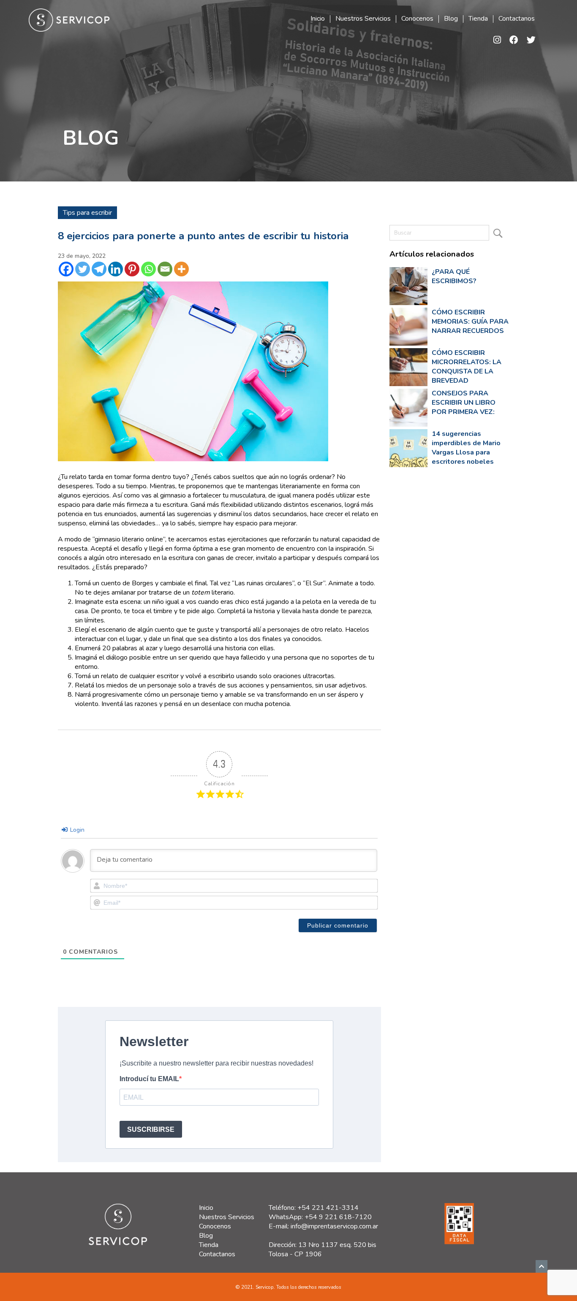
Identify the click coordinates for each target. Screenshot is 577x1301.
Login (76, 830)
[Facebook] (66, 269)
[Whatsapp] (148, 269)
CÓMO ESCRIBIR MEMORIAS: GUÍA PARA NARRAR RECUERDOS (470, 321)
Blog (451, 19)
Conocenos (417, 19)
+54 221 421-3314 (328, 1207)
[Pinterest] (132, 269)
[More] (181, 269)
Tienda (478, 19)
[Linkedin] (115, 269)
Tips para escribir (87, 212)
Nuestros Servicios (363, 19)
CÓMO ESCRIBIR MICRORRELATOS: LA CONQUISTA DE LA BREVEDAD (466, 366)
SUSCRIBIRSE (150, 1129)
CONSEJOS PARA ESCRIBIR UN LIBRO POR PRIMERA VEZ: (463, 403)
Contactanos (516, 19)
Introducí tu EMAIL (149, 1078)
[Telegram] (99, 269)
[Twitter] (82, 269)
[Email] (165, 269)
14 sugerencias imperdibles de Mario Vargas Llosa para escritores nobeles (466, 447)
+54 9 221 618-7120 (338, 1217)
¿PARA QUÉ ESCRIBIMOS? (454, 276)
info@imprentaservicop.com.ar (334, 1226)
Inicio (317, 19)
